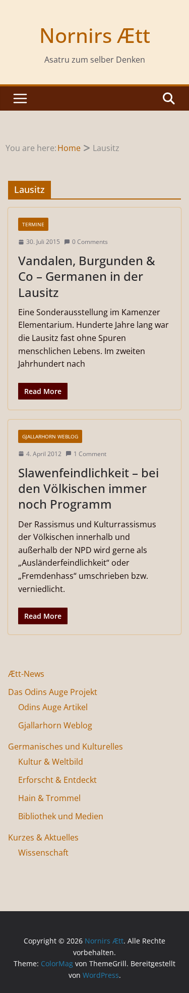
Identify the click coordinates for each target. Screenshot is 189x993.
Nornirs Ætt (94, 35)
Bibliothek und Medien (60, 816)
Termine (33, 224)
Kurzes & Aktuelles (43, 837)
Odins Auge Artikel (53, 707)
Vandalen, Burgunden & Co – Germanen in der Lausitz (86, 276)
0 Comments (90, 241)
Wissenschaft (43, 852)
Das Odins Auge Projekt (52, 692)
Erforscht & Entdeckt (57, 779)
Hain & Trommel (49, 798)
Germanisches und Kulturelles (65, 746)
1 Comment (90, 454)
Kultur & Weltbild (50, 761)
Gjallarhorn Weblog (50, 436)
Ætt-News (26, 673)
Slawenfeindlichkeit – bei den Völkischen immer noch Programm (88, 488)
